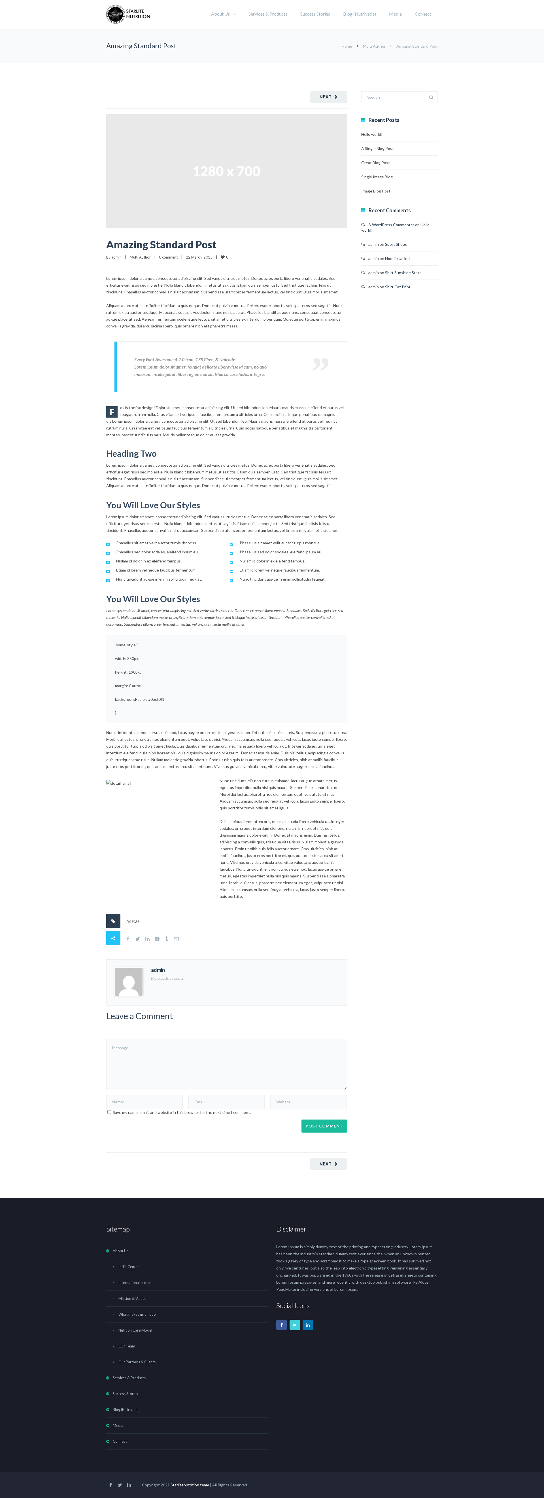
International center (134, 1282)
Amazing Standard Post (161, 244)
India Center (128, 1266)
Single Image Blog (377, 176)
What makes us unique (137, 1314)
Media (395, 13)
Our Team (126, 1346)
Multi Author (374, 46)
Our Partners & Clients (137, 1362)
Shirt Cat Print (398, 286)
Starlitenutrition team (190, 1484)
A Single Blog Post (377, 148)
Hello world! (371, 134)
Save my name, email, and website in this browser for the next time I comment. (182, 1112)
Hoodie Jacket (397, 258)
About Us (220, 13)
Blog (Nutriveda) (359, 13)
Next (326, 96)
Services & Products (267, 13)
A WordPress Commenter (391, 224)
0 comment (168, 257)
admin (116, 257)
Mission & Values (132, 1298)
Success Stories (315, 13)
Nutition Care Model (135, 1330)
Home (347, 46)
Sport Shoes (396, 244)
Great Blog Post (375, 162)
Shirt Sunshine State (403, 272)
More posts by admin (167, 978)
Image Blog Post (375, 191)
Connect (423, 13)
